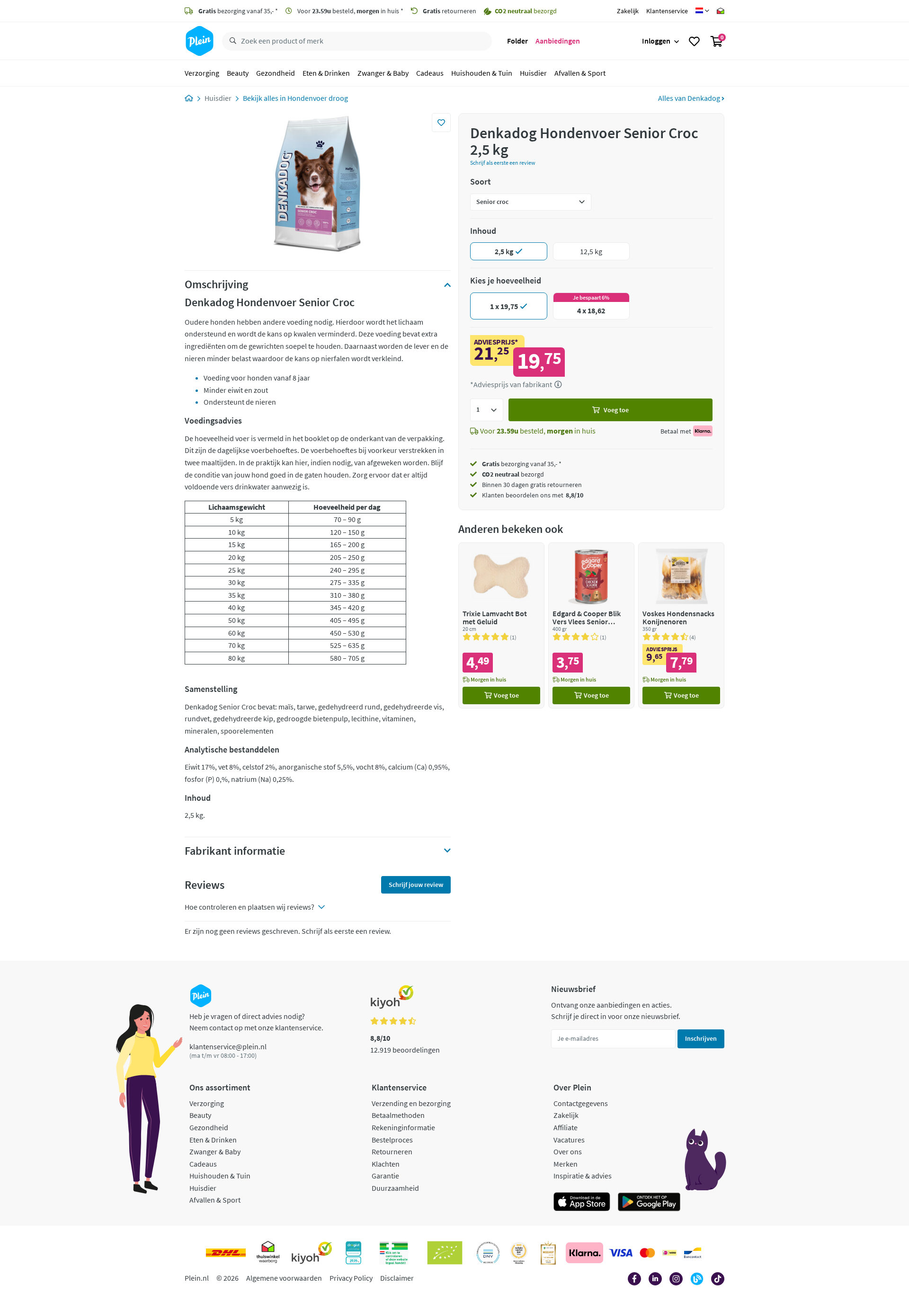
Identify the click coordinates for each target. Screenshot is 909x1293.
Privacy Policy (351, 1278)
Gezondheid (275, 73)
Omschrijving (216, 284)
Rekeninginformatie (403, 1127)
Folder (517, 40)
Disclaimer (397, 1278)
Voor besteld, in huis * (349, 11)
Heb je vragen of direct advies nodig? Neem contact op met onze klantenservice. (256, 1021)
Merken (565, 1164)
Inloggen (656, 40)
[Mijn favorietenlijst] (694, 41)
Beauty (238, 73)
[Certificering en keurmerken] (445, 1253)
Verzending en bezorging (411, 1103)
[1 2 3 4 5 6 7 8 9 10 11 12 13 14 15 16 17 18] (486, 410)
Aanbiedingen (557, 40)
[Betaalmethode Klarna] (584, 1252)
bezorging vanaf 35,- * (238, 11)
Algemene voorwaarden (284, 1278)
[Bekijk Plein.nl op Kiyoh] (312, 1253)
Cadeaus (430, 73)
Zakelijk (628, 11)
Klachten (386, 1164)
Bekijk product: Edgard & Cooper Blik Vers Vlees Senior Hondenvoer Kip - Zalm (591, 625)
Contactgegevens (580, 1103)
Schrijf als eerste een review (502, 162)
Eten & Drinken (326, 73)
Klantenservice (667, 11)
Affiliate (565, 1127)
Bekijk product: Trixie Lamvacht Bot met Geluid (501, 625)
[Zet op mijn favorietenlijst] (441, 122)
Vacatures (569, 1139)
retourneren (449, 11)
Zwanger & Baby (383, 73)
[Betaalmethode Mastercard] (647, 1253)
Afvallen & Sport (580, 73)
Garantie (385, 1175)
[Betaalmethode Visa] (621, 1253)
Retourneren (392, 1151)
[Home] (189, 98)
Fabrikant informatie (235, 851)
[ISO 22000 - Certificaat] (488, 1253)
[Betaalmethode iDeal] (669, 1253)
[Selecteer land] (702, 11)
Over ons (567, 1151)
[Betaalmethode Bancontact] (692, 1253)
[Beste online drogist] (519, 1253)
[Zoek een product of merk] (231, 41)
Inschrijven (701, 1038)
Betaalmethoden (398, 1115)
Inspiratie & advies (582, 1175)
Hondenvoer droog (317, 98)
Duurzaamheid (395, 1188)
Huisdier (533, 73)
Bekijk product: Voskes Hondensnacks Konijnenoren (681, 625)
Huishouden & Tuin (481, 73)
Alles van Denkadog (690, 98)
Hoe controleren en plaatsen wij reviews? (249, 907)
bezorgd (513, 474)
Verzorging (202, 73)
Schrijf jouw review (416, 884)
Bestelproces (392, 1139)
